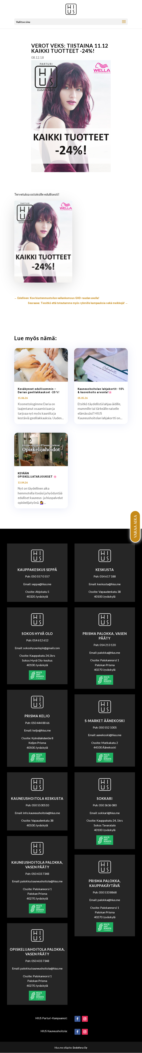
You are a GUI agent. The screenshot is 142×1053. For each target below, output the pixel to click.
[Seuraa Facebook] (77, 1019)
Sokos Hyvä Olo (37, 634)
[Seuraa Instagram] (85, 1019)
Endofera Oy (80, 1047)
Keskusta (105, 570)
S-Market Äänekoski (105, 721)
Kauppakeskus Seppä (37, 570)
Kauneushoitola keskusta (37, 798)
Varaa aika (135, 526)
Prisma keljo (37, 716)
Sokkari (105, 798)
